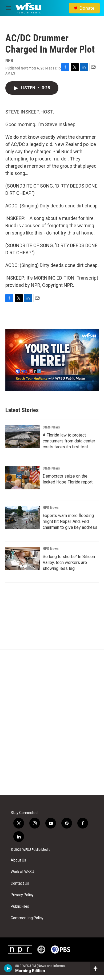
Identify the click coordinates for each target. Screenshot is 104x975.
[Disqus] (52, 722)
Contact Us (20, 883)
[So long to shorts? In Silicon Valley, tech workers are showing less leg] (22, 558)
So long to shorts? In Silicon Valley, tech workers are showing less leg (69, 562)
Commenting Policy (27, 918)
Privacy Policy (22, 895)
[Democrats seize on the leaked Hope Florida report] (22, 477)
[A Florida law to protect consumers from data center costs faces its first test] (22, 436)
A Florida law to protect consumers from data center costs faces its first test (69, 440)
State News (51, 427)
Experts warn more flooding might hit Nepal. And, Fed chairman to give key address (70, 521)
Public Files (20, 906)
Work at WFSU (22, 872)
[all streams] (97, 968)
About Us (18, 860)
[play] (8, 968)
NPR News (50, 507)
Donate (86, 8)
